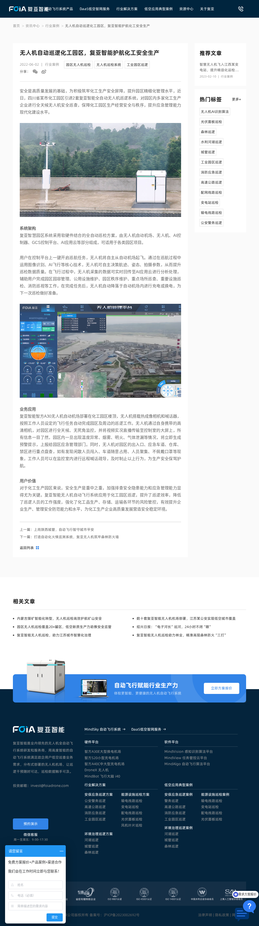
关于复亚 (207, 8)
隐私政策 (222, 914)
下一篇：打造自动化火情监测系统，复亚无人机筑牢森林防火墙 (69, 536)
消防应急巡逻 (95, 812)
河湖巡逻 (91, 839)
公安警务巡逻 (95, 800)
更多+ (236, 99)
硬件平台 (91, 741)
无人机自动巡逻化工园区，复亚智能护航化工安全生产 (107, 25)
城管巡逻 (91, 846)
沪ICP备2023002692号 (122, 914)
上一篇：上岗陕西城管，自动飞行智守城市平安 (57, 529)
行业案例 (52, 25)
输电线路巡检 (131, 800)
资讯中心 (33, 25)
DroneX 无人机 (96, 769)
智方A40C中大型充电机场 (104, 763)
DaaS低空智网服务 (95, 8)
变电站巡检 (130, 806)
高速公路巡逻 (95, 806)
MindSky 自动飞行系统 (102, 729)
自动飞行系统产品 (59, 8)
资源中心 (186, 8)
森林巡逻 (91, 852)
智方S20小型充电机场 (101, 757)
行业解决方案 (127, 8)
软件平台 (171, 741)
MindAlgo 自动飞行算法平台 (187, 763)
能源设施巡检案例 (215, 794)
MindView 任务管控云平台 (185, 757)
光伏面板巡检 (131, 819)
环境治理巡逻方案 (98, 833)
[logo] (29, 8)
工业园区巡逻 (95, 819)
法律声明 (205, 914)
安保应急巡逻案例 (178, 794)
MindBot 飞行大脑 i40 (102, 776)
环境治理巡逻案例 (178, 827)
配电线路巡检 (131, 812)
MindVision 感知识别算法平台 (188, 751)
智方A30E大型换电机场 (102, 751)
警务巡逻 (171, 800)
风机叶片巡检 (131, 825)
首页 (16, 25)
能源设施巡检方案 (135, 794)
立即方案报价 (221, 688)
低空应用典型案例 (158, 8)
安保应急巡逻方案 (98, 794)
